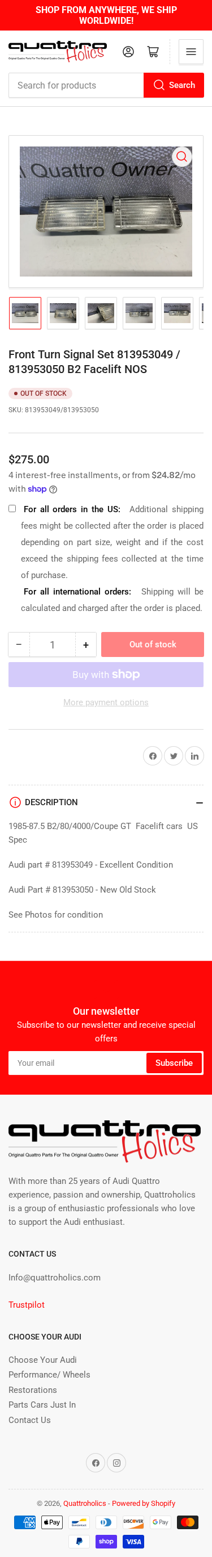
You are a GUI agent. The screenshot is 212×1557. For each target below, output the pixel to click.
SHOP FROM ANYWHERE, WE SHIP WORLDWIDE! (106, 15)
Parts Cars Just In (42, 1405)
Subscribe (174, 1063)
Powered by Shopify (143, 1503)
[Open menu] (191, 51)
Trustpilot (26, 1305)
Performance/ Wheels (49, 1375)
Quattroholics (84, 1503)
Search (182, 85)
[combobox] (106, 85)
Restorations (32, 1390)
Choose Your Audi (42, 1360)
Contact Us (29, 1420)
